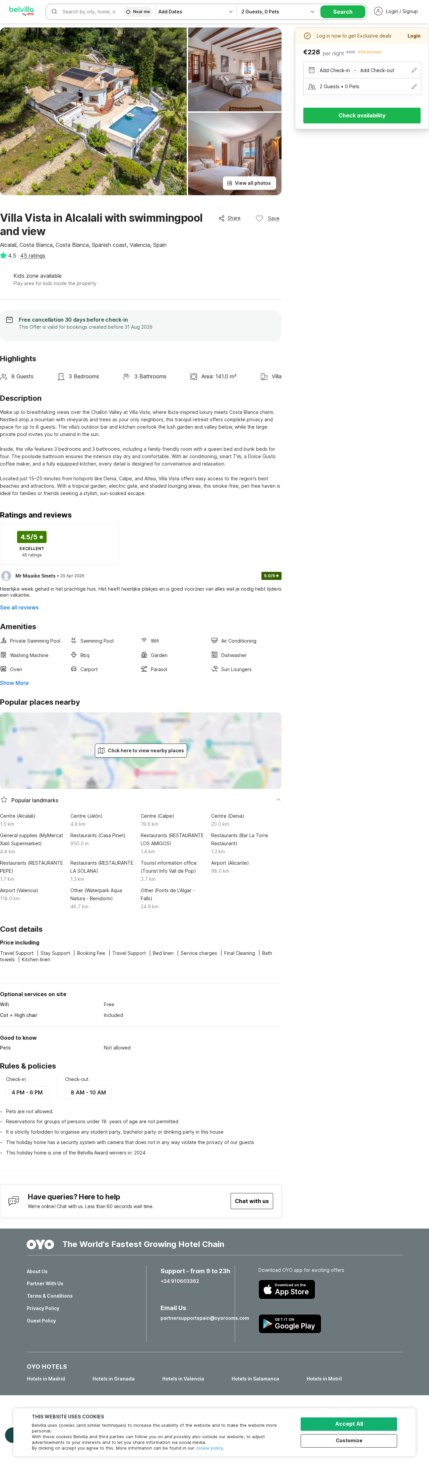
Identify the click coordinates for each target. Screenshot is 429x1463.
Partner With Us (45, 1283)
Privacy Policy (43, 1308)
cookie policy (209, 1448)
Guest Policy (41, 1320)
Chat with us (252, 1201)
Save (274, 218)
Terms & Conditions (50, 1296)
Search (343, 11)
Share (234, 218)
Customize (349, 1440)
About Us (37, 1271)
